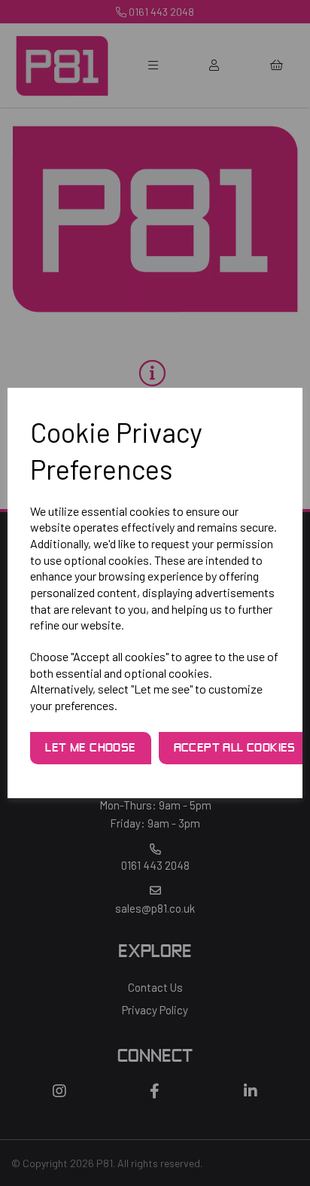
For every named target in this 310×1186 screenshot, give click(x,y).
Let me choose (90, 748)
